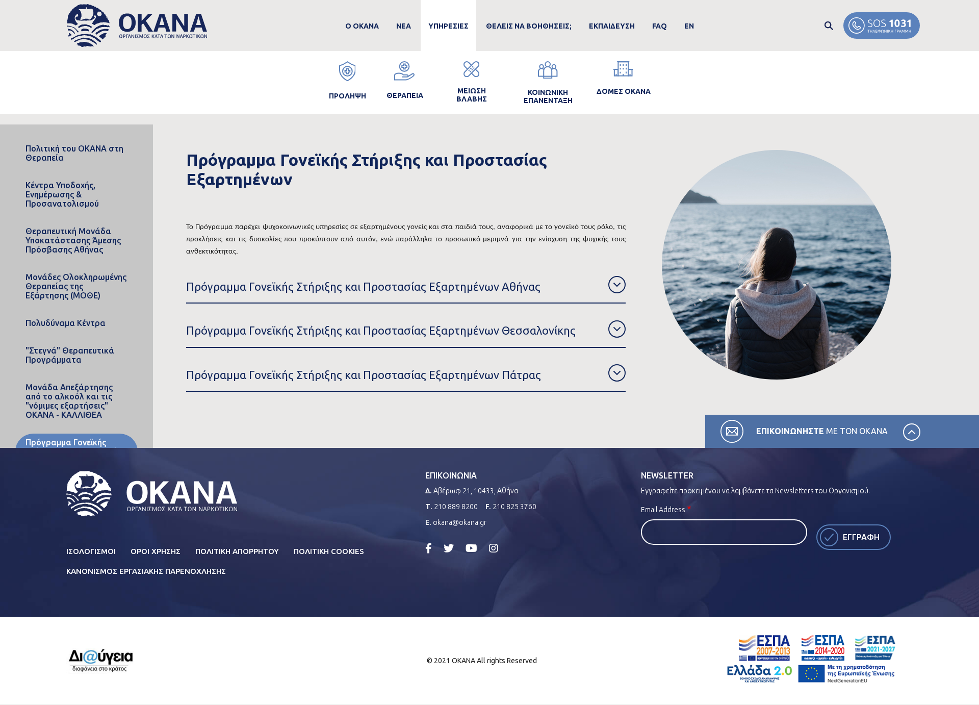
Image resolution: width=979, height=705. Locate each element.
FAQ (659, 26)
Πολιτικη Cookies (329, 551)
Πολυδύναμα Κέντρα (65, 323)
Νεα (403, 26)
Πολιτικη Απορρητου (237, 551)
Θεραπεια (405, 95)
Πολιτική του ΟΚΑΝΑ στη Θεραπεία (74, 153)
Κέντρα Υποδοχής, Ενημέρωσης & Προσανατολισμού (62, 194)
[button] (405, 286)
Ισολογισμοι (91, 551)
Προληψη (347, 96)
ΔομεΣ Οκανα (624, 91)
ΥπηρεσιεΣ (448, 26)
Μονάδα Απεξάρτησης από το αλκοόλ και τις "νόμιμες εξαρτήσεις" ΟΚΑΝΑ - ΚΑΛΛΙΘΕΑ (69, 401)
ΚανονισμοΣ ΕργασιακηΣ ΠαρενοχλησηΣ (146, 571)
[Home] (137, 25)
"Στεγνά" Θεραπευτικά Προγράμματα (69, 355)
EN (689, 26)
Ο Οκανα (362, 26)
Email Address (663, 510)
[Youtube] (471, 548)
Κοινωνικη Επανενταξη (548, 96)
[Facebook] (428, 548)
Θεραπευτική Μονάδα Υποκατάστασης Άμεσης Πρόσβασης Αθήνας (73, 240)
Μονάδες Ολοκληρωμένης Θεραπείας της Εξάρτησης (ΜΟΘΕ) (75, 286)
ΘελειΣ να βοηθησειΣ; (529, 26)
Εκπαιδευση (612, 26)
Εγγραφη (861, 537)
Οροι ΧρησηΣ (156, 551)
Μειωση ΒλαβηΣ (471, 95)
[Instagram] (493, 548)
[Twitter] (449, 548)
